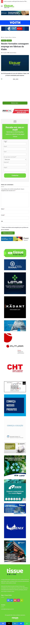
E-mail (3, 215)
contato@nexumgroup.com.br (7, 609)
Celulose (14, 37)
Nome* (5, 141)
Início (3, 37)
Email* (5, 146)
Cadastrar (15, 175)
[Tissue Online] (9, 6)
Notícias (9, 40)
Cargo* (5, 167)
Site (2, 221)
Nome (3, 208)
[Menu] (2, 6)
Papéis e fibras (8, 37)
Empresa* (6, 162)
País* (5, 151)
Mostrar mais (14, 103)
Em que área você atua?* (10, 157)
